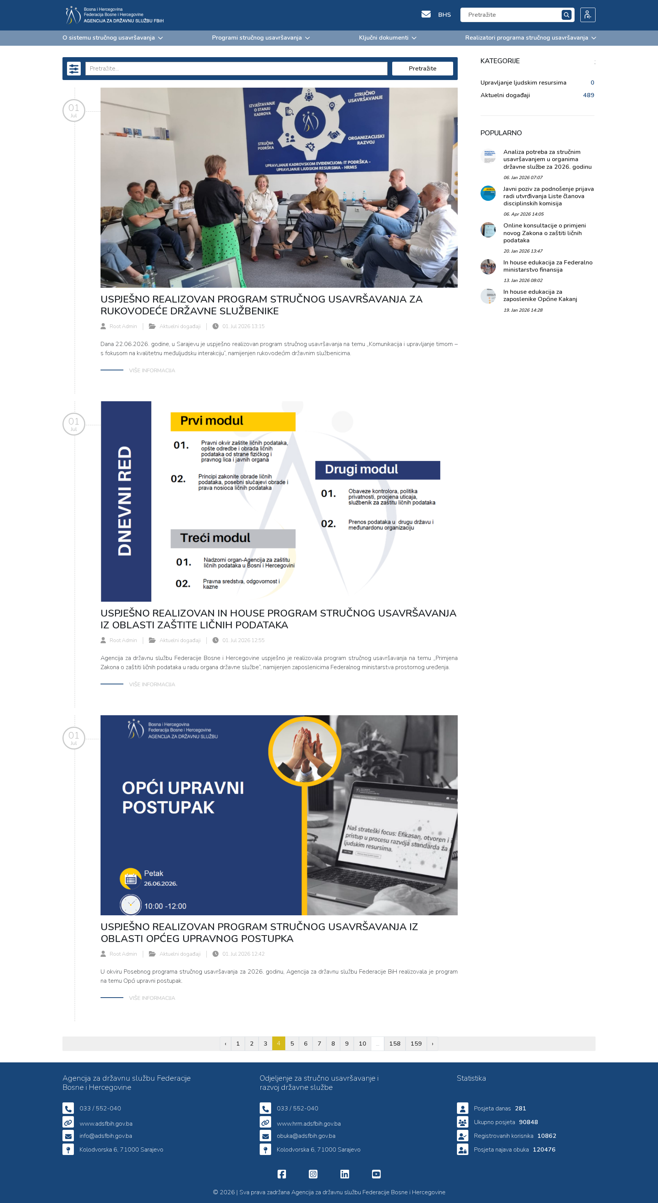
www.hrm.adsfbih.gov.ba (309, 1124)
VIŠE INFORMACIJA (152, 370)
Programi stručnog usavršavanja (257, 38)
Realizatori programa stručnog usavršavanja (526, 38)
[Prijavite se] (585, 15)
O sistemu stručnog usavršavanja (108, 38)
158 (395, 1044)
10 (362, 1044)
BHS (444, 15)
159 (416, 1044)
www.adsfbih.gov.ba (106, 1124)
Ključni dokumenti (384, 38)
